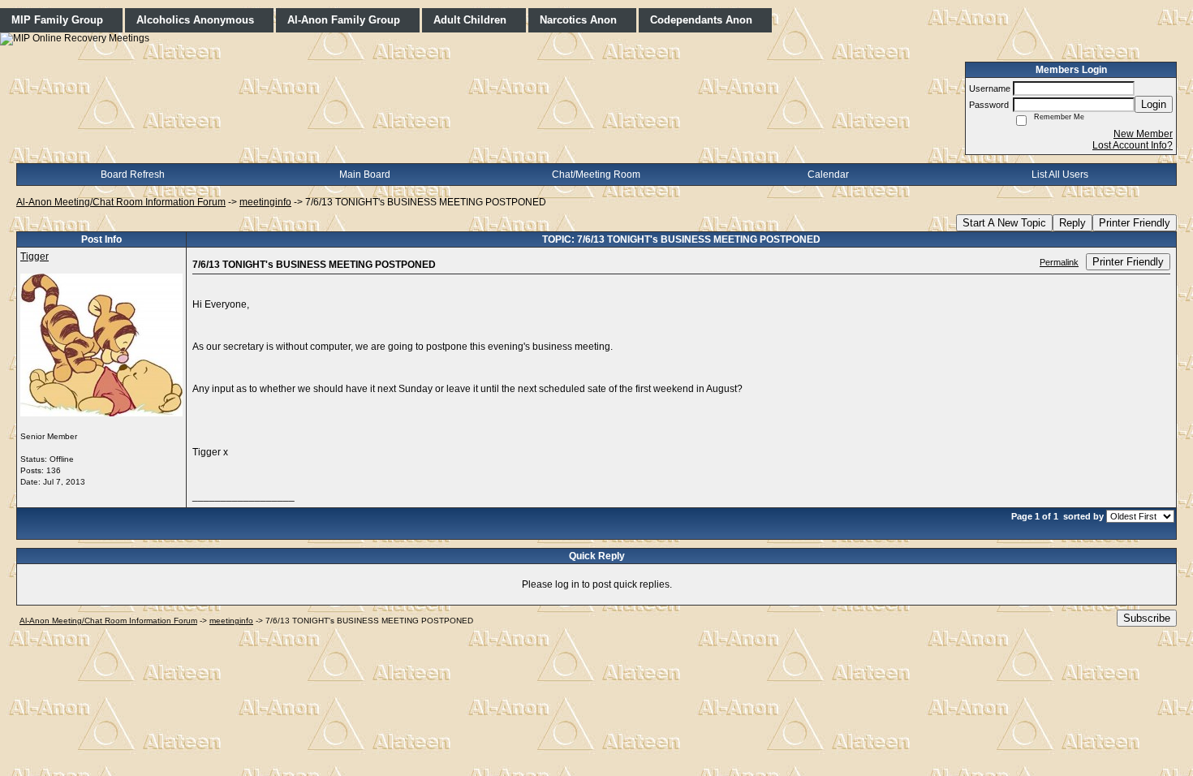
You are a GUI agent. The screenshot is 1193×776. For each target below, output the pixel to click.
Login (1153, 104)
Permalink (1059, 262)
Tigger (34, 256)
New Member (1143, 134)
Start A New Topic (1004, 223)
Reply (1072, 223)
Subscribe (1146, 618)
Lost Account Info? (1132, 145)
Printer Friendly (1134, 223)
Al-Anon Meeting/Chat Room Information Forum (121, 202)
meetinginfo (265, 202)
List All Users (1059, 174)
